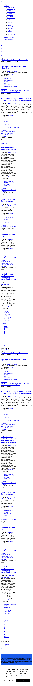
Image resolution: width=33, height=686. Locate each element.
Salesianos (7, 185)
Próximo (6, 344)
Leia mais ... (4, 89)
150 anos (6, 184)
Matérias (6, 6)
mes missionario (8, 80)
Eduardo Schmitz (11, 152)
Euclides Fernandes (12, 103)
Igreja (8, 19)
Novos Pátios (11, 27)
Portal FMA (10, 239)
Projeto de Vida (11, 30)
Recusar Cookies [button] (9, 680)
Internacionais (11, 18)
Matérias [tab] (6, 644)
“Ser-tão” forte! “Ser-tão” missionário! (8, 200)
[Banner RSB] (5, 350)
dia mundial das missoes (10, 86)
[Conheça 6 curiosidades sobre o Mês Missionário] (14, 60)
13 (4, 341)
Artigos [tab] (6, 645)
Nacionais (10, 16)
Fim (5, 345)
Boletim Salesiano (9, 37)
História (9, 13)
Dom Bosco (7, 320)
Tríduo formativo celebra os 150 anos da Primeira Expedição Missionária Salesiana (8, 146)
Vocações (10, 22)
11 (4, 338)
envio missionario (8, 122)
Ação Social (10, 7)
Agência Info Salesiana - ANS (7, 283)
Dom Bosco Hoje (12, 34)
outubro (6, 83)
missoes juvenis (8, 220)
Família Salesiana (8, 39)
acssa (5, 119)
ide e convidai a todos (10, 257)
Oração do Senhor (12, 36)
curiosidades (7, 78)
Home (5, 4)
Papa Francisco (8, 256)
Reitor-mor (10, 25)
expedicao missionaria (10, 182)
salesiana (6, 125)
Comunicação (11, 9)
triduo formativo (8, 181)
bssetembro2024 (8, 217)
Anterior (6, 327)
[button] (1, 648)
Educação (10, 10)
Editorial (9, 33)
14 (4, 342)
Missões (9, 21)
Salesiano (6, 124)
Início (5, 326)
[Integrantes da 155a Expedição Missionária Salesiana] (8, 266)
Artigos (6, 24)
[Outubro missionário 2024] (8, 226)
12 (4, 339)
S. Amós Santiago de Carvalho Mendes (8, 205)
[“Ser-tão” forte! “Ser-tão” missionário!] (8, 191)
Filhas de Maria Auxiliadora (11, 127)
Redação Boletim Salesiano (14, 71)
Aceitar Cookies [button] (22, 680)
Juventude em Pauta (12, 28)
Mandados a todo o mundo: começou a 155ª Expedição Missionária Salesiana (8, 276)
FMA (5, 254)
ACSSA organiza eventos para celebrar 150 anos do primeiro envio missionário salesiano (16, 99)
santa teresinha (8, 84)
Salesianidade (11, 12)
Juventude (10, 15)
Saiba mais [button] (24, 676)
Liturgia (9, 31)
